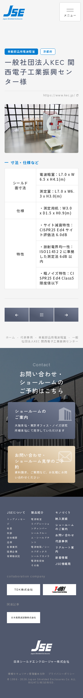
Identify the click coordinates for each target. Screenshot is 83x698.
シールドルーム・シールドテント (40, 537)
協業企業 (12, 551)
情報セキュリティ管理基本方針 (26, 673)
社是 (9, 528)
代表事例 (61, 541)
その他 (35, 565)
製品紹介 (37, 512)
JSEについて (16, 512)
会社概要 (12, 537)
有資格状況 (13, 556)
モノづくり (63, 512)
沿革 (9, 542)
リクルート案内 (64, 549)
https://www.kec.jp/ (59, 95)
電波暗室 (36, 519)
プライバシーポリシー (61, 673)
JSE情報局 (63, 564)
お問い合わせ (64, 535)
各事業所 (12, 547)
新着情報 (61, 557)
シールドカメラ (40, 556)
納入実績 (61, 519)
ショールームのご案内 (64, 527)
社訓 (9, 533)
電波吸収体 (37, 560)
